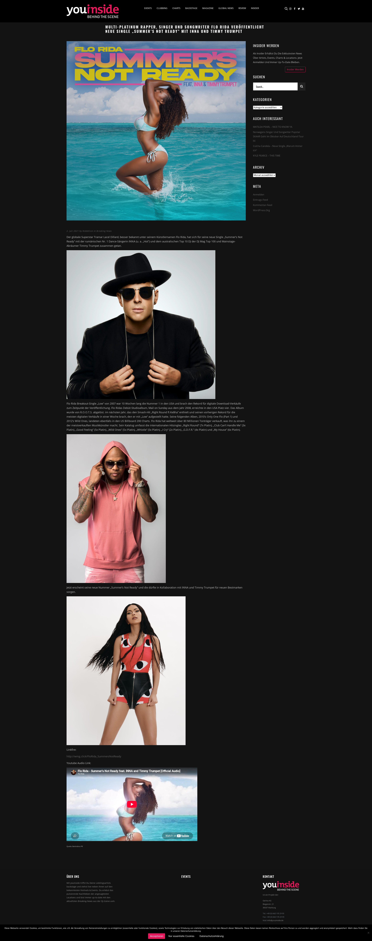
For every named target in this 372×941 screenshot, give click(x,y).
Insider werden (153, 60)
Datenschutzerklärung (76, 62)
